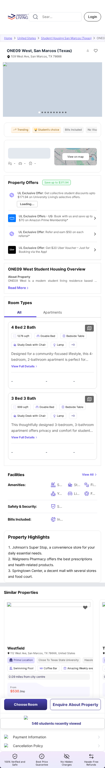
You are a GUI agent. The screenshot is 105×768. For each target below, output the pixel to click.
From (17, 689)
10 (65, 112)
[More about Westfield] (48, 630)
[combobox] (55, 16)
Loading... (27, 204)
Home (8, 38)
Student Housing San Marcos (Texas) (66, 38)
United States (26, 38)
